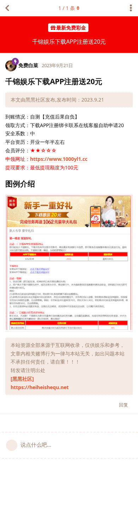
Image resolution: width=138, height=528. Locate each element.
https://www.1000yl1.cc (58, 159)
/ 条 (66, 8)
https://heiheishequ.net (40, 387)
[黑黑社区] (22, 378)
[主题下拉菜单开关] (131, 8)
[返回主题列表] (7, 8)
